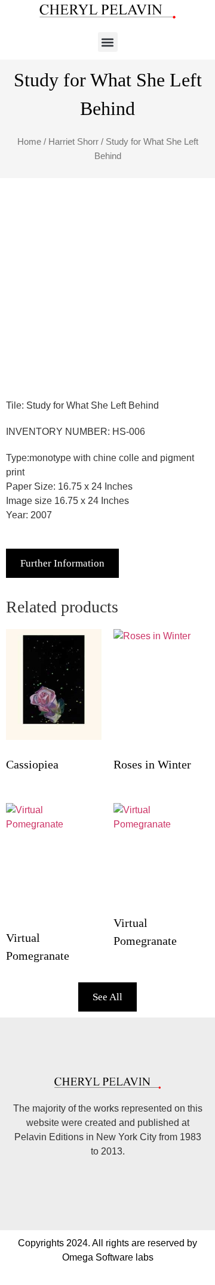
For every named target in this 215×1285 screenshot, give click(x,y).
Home (29, 142)
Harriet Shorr (73, 142)
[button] (108, 42)
